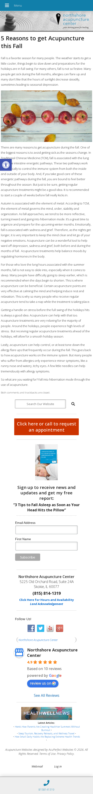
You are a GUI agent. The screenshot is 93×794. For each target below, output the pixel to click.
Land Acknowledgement (46, 604)
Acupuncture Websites (19, 750)
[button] (6, 165)
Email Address (25, 522)
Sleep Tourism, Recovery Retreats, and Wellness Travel (46, 733)
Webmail (37, 766)
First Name (23, 539)
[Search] (73, 403)
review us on (40, 683)
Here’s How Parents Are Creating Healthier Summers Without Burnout (47, 728)
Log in (58, 766)
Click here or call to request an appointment (46, 427)
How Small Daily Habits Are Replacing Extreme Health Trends (47, 736)
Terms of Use (47, 754)
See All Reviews (46, 695)
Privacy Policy (65, 754)
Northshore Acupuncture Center (38, 640)
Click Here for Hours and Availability (46, 600)
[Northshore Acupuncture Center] (46, 21)
